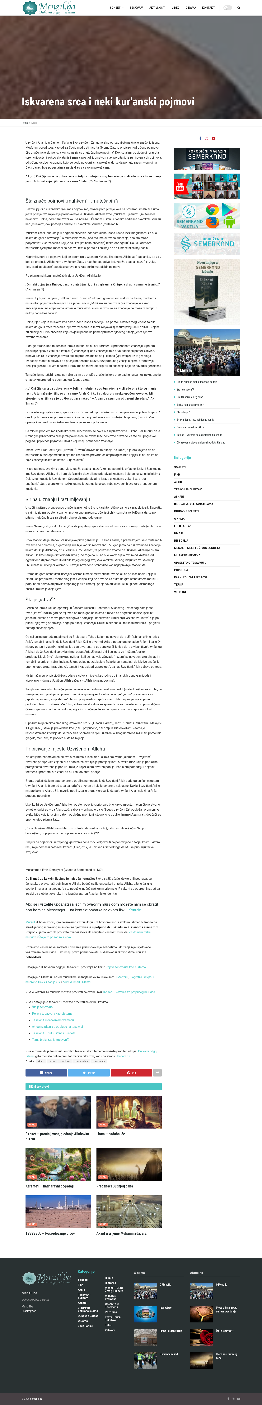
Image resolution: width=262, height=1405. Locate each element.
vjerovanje (98, 1061)
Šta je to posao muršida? (54, 937)
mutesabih (81, 1061)
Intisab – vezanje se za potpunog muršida (199, 434)
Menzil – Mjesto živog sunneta (197, 547)
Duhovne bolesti (186, 511)
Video (176, 7)
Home (25, 123)
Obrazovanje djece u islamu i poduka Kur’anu (201, 442)
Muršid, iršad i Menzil (77, 982)
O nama (191, 7)
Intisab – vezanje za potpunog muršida (129, 992)
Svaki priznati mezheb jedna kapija (195, 419)
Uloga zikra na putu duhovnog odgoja (197, 381)
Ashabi (179, 496)
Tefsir (178, 584)
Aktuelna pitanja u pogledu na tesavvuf (57, 1027)
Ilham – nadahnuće (110, 1134)
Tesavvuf (136, 7)
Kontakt (208, 7)
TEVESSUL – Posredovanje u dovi (51, 1233)
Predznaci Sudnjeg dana (114, 1186)
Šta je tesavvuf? (43, 1007)
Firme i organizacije (171, 1330)
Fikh (177, 474)
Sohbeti (115, 7)
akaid (41, 1061)
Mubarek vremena (187, 555)
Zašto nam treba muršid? (190, 404)
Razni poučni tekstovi (190, 577)
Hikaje (178, 533)
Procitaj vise (29, 1310)
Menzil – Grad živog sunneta (114, 1289)
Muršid (30, 922)
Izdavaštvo (166, 1307)
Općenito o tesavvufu (190, 562)
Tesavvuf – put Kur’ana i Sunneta (53, 1033)
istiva (52, 1061)
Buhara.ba (123, 1056)
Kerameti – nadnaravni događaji (50, 1186)
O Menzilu (121, 977)
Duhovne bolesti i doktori (190, 427)
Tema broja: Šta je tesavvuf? (51, 1040)
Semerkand (36, 1399)
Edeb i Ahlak (182, 526)
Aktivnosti (157, 7)
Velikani (180, 592)
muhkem (65, 1061)
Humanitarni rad (169, 1354)
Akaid (34, 123)
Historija (181, 540)
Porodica (181, 570)
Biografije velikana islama (193, 504)
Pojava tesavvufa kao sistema (125, 967)
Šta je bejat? (183, 412)
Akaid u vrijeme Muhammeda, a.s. (121, 1233)
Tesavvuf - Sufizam (188, 489)
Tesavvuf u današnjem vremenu (53, 1020)
